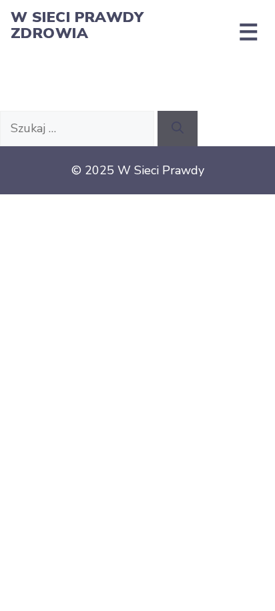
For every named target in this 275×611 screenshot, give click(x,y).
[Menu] (248, 32)
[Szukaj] (178, 128)
